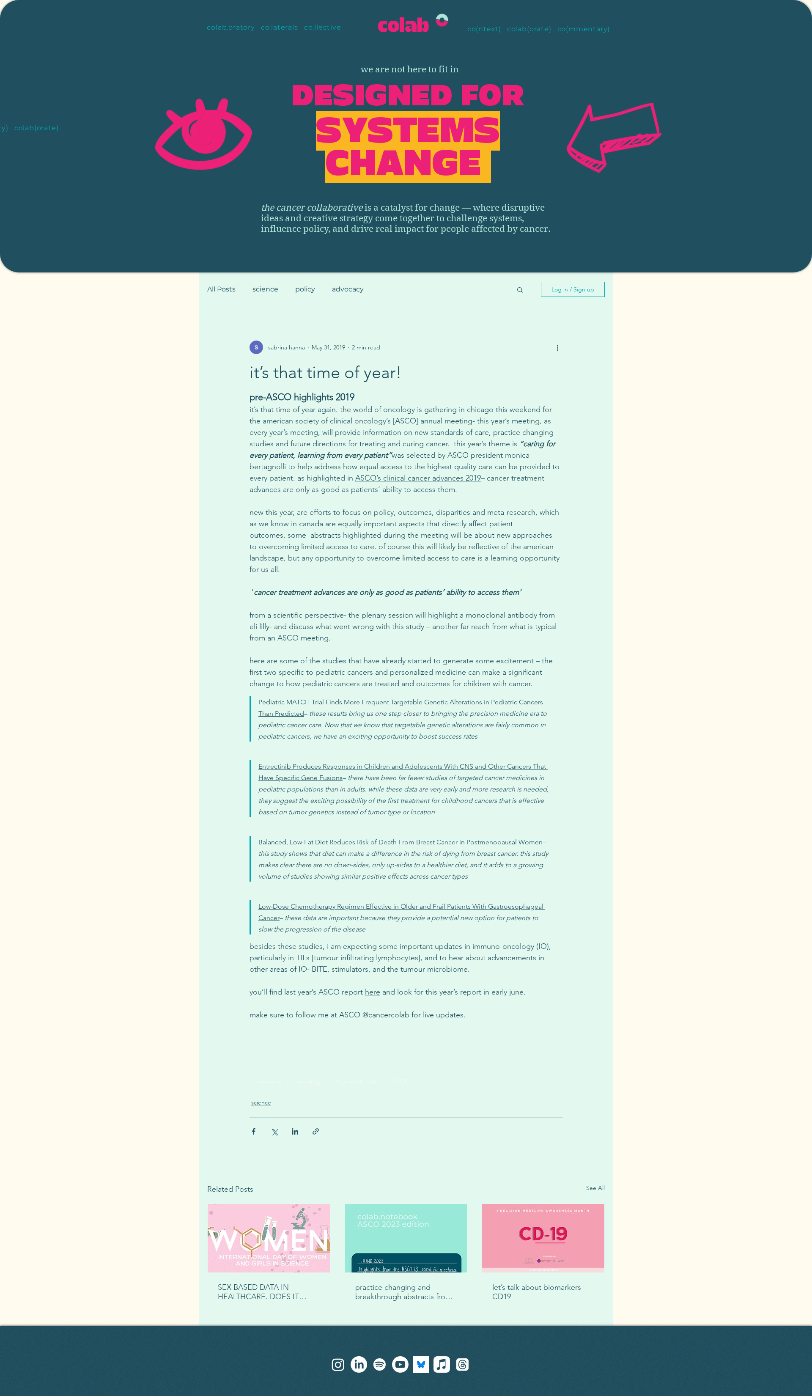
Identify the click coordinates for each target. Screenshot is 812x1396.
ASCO (400, 1081)
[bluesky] (421, 1364)
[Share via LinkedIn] (295, 1131)
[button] (520, 289)
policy (305, 289)
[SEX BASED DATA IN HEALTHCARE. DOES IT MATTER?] (269, 1238)
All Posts (221, 289)
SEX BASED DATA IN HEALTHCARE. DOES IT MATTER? (258, 1292)
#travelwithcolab (356, 1081)
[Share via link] (316, 1131)
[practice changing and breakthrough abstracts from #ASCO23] (406, 1238)
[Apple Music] (441, 1364)
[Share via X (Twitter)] (274, 1131)
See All (595, 1188)
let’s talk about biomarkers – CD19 (539, 1292)
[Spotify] (379, 1364)
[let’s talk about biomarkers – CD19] (543, 1238)
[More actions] (557, 347)
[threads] (338, 1364)
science (265, 289)
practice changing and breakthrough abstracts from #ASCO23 (403, 1292)
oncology (308, 1081)
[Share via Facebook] (254, 1131)
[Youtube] (400, 1364)
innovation (268, 1081)
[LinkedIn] (359, 1364)
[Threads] (462, 1364)
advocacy (348, 289)
